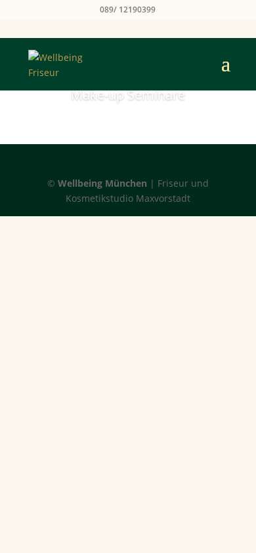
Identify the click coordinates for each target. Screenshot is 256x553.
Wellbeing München (102, 183)
